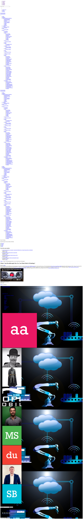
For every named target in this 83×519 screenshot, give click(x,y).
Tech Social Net (2, 13)
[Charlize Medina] (12, 386)
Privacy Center (18, 510)
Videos (5, 24)
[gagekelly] (12, 483)
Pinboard (5, 20)
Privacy (8, 510)
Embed (1, 284)
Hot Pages (7, 62)
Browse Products (8, 71)
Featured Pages (8, 59)
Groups (5, 301)
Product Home (8, 68)
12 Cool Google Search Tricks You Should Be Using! (10, 257)
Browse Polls (6, 29)
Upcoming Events (9, 44)
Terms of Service (12, 510)
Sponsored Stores (8, 76)
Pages (5, 296)
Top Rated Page (8, 141)
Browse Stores (8, 67)
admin (6, 251)
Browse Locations (7, 21)
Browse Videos (8, 49)
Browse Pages (8, 34)
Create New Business (9, 87)
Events (5, 297)
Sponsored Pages (8, 61)
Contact (23, 510)
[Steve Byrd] (12, 503)
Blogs (5, 302)
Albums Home (8, 155)
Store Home (8, 66)
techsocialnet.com (5, 293)
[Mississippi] (12, 405)
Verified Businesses (9, 161)
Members (5, 25)
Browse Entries (8, 41)
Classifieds (5, 298)
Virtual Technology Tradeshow (9, 295)
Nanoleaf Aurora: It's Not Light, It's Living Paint (9, 252)
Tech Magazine (6, 306)
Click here (14, 517)
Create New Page (8, 63)
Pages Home (8, 33)
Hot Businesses (8, 86)
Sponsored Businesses (9, 162)
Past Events (8, 45)
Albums (5, 23)
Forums (5, 303)
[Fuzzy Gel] (12, 366)
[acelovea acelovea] (19, 347)
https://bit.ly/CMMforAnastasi (30, 266)
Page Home (8, 56)
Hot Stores (7, 77)
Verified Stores (8, 75)
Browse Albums (8, 47)
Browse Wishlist (8, 72)
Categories (7, 58)
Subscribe (11, 507)
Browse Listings (6, 26)
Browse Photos (8, 46)
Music (5, 309)
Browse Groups (8, 128)
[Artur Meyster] (12, 425)
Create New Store (9, 148)
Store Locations (8, 73)
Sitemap (26, 510)
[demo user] (12, 464)
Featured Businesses (9, 84)
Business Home (8, 81)
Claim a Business (6, 22)
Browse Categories (9, 69)
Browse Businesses (9, 82)
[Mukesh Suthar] (12, 444)
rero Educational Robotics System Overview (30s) (10, 255)
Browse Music (8, 53)
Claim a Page (8, 37)
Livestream (6, 307)
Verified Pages (8, 60)
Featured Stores (8, 74)
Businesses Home (7, 95)
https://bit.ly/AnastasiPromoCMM (56, 266)
